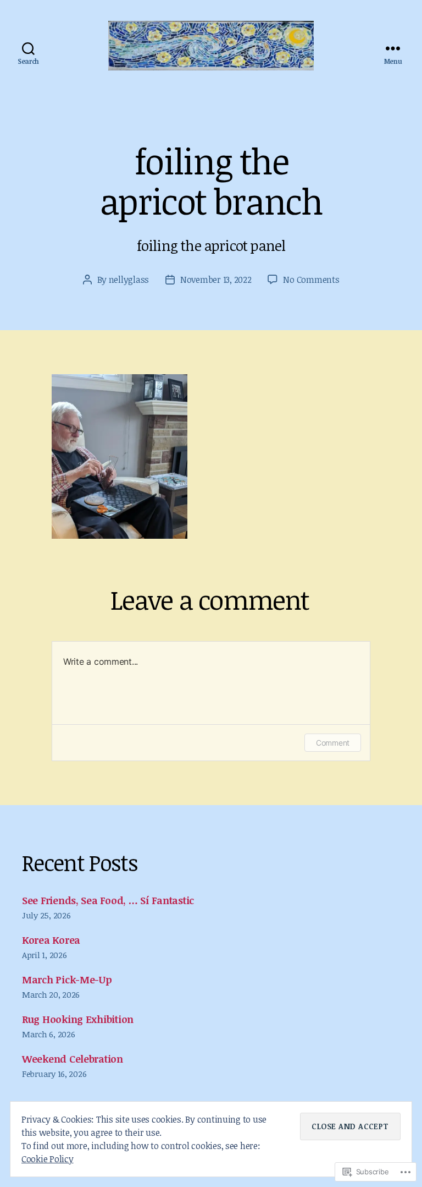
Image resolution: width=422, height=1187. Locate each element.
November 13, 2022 (215, 279)
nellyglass (129, 279)
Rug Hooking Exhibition (78, 1019)
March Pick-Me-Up (67, 979)
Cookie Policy (47, 1159)
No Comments (311, 279)
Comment (332, 742)
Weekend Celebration (72, 1058)
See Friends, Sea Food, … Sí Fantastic (108, 900)
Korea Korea (51, 940)
